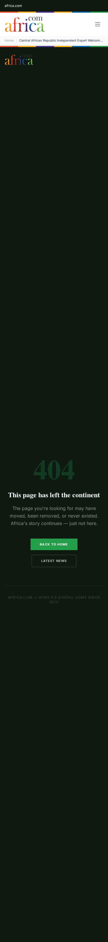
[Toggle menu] (97, 24)
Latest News (54, 561)
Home (9, 40)
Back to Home (54, 544)
